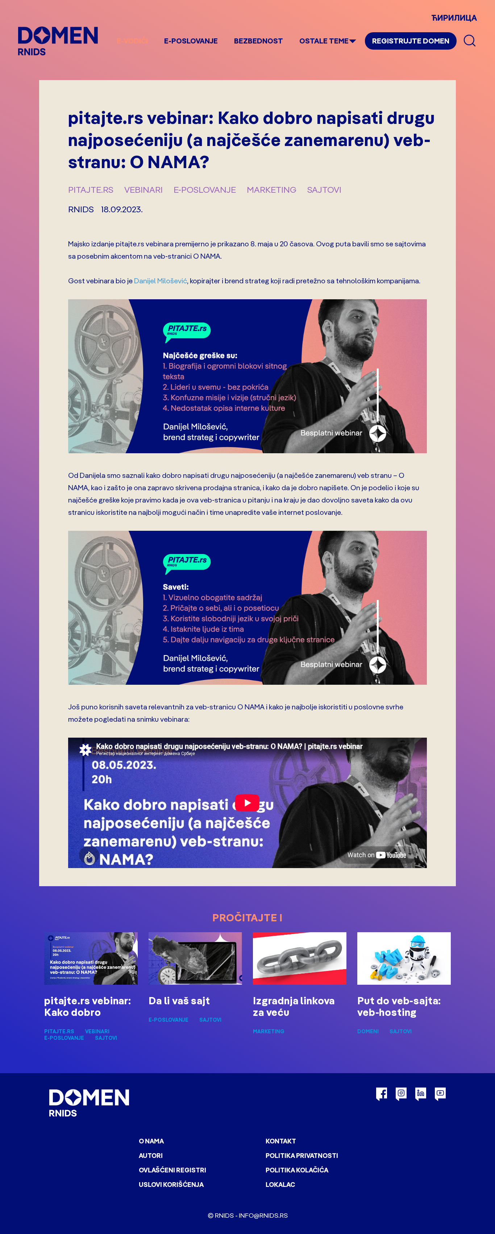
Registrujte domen (410, 40)
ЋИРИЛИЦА (454, 18)
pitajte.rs (90, 189)
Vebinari (143, 189)
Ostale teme (324, 40)
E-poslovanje (191, 40)
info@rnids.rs (263, 1215)
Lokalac (280, 1184)
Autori (151, 1155)
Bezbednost (258, 40)
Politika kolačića (297, 1170)
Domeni (368, 1031)
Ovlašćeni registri (172, 1170)
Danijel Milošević (160, 280)
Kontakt (281, 1141)
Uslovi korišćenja (171, 1184)
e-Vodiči (132, 40)
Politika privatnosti (302, 1155)
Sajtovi (324, 189)
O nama (151, 1141)
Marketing (271, 189)
